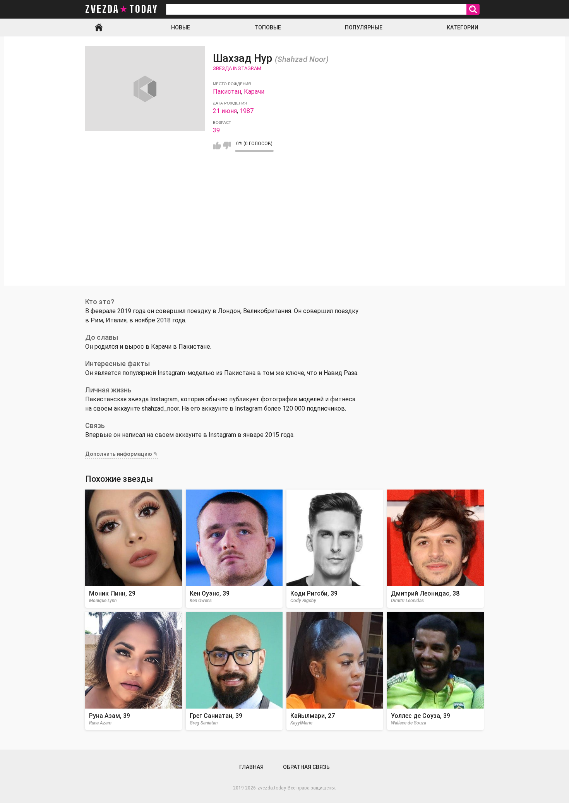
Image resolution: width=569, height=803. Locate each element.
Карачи (254, 91)
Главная (98, 27)
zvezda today (121, 9)
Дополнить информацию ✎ (121, 454)
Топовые (267, 27)
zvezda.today (271, 788)
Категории (462, 27)
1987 (247, 111)
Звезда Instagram (237, 68)
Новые (180, 27)
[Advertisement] (284, 231)
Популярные (363, 27)
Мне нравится (217, 145)
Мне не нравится (227, 145)
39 (216, 130)
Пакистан (227, 91)
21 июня (225, 111)
